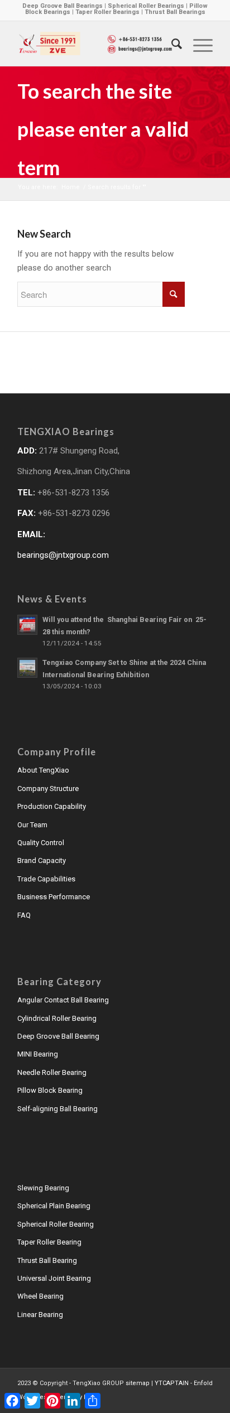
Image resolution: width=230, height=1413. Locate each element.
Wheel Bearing (40, 1296)
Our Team (32, 825)
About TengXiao (43, 770)
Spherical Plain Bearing (53, 1206)
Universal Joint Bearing (54, 1278)
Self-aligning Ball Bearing (57, 1109)
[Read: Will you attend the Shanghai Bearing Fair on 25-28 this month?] (27, 625)
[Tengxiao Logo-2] (95, 43)
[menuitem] (171, 43)
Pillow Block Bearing (50, 1090)
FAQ (24, 915)
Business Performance (53, 897)
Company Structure (48, 788)
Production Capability (51, 806)
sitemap (138, 1383)
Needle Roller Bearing (52, 1072)
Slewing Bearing (43, 1188)
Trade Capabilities (46, 879)
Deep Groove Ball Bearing (58, 1036)
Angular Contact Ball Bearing (63, 1000)
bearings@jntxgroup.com (63, 555)
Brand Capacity (41, 860)
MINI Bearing (37, 1054)
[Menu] (197, 43)
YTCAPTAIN (172, 1383)
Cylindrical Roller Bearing (57, 1018)
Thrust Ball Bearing (47, 1260)
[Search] (171, 43)
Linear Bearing (40, 1314)
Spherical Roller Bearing (55, 1224)
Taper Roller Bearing (49, 1242)
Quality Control (40, 842)
